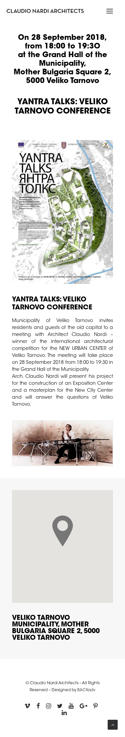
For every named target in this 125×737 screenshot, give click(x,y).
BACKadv (86, 690)
